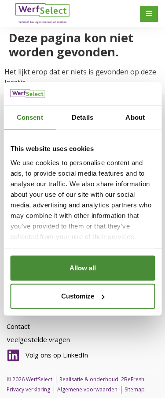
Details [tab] (82, 117)
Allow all (83, 268)
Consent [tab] (30, 117)
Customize (77, 296)
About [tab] (135, 117)
